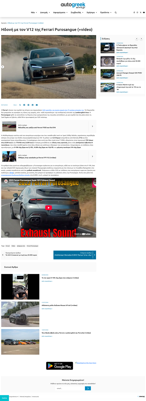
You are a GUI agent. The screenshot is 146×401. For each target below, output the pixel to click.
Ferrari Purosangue (32, 246)
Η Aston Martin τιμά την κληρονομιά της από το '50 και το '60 (129, 87)
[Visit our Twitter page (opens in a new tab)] (139, 12)
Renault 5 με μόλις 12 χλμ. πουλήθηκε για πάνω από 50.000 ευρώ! (128, 61)
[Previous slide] (2, 66)
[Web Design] (141, 396)
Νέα (33, 12)
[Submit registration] (88, 388)
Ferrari (8, 246)
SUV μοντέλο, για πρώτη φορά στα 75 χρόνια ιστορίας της (63, 110)
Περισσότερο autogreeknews (9, 396)
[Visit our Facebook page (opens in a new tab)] (133, 12)
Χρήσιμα (91, 12)
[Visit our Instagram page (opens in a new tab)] (136, 12)
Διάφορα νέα (21, 246)
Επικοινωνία (35, 396)
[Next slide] (94, 66)
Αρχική (3, 23)
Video (13, 246)
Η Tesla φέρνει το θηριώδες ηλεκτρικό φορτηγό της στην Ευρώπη (127, 47)
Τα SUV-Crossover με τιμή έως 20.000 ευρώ (21, 255)
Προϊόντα (104, 12)
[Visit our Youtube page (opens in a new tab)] (143, 12)
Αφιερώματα (59, 12)
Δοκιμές (44, 12)
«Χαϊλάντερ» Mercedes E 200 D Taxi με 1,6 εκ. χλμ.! (73, 255)
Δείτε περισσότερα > (47, 281)
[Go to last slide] (136, 38)
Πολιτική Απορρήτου (25, 396)
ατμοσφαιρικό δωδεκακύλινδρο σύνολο (15, 175)
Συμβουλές (76, 12)
